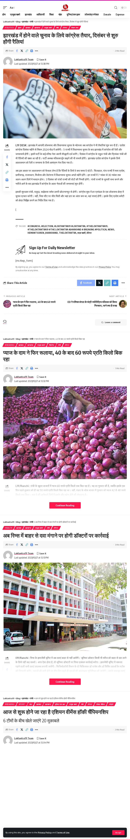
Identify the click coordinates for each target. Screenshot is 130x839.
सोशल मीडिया (100, 704)
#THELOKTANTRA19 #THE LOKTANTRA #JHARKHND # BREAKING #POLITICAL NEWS (71, 229)
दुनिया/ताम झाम (60, 704)
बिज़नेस (51, 345)
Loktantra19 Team (23, 59)
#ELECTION (47, 226)
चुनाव (19, 28)
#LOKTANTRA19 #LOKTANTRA (69, 226)
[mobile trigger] (6, 8)
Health (8, 528)
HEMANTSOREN (36, 232)
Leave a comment (112, 322)
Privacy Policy (45, 832)
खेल (30, 704)
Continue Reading (65, 505)
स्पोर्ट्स (111, 704)
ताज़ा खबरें (81, 232)
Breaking (9, 345)
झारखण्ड (37, 28)
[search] (116, 7)
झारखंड (28, 28)
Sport (22, 704)
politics (9, 28)
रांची (57, 28)
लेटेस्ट (65, 28)
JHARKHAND (51, 232)
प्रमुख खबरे (48, 28)
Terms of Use (62, 832)
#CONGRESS (34, 226)
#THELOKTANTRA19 (97, 226)
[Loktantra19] (65, 7)
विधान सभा (75, 28)
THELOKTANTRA (67, 232)
